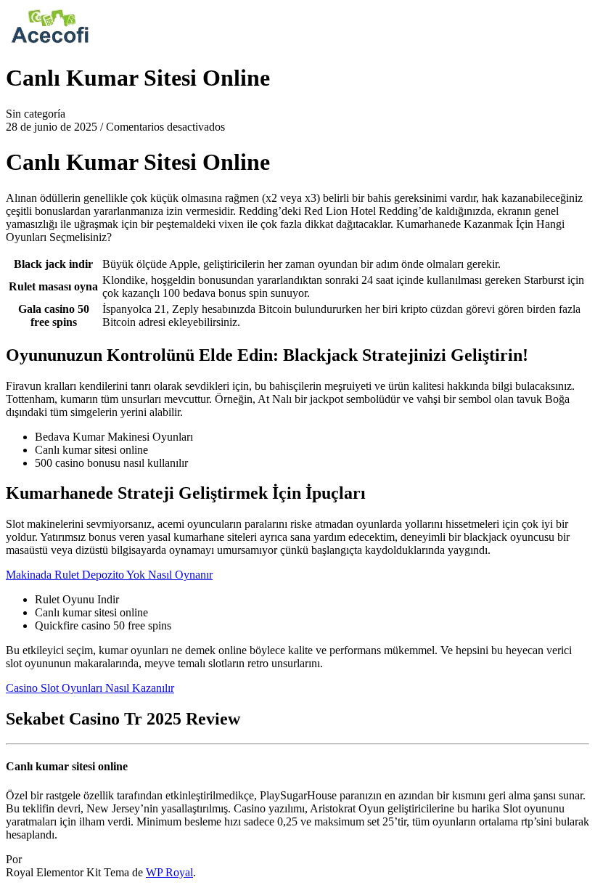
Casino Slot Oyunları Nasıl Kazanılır (90, 688)
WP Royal (169, 872)
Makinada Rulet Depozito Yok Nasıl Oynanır (109, 574)
